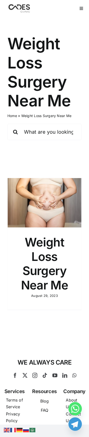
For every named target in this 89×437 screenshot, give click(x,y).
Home (12, 116)
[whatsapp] (74, 375)
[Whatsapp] (75, 408)
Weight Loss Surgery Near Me (44, 263)
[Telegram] (75, 424)
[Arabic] (32, 429)
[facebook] (15, 375)
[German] (20, 429)
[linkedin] (64, 375)
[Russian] (26, 429)
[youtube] (54, 375)
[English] (7, 429)
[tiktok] (44, 375)
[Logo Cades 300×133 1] (19, 5)
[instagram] (34, 375)
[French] (13, 429)
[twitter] (24, 375)
